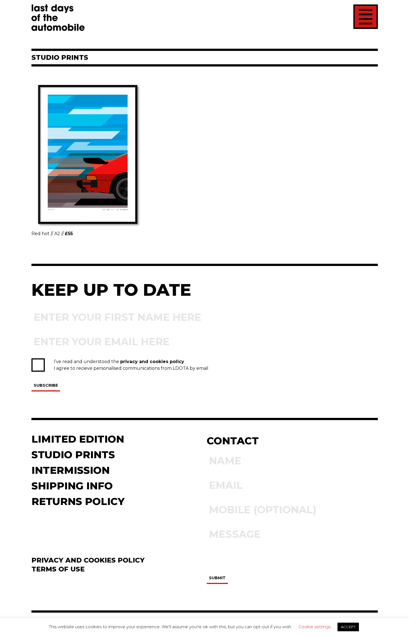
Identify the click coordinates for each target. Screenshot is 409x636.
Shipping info (72, 486)
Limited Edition (77, 439)
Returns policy (78, 501)
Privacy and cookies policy (88, 560)
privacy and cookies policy (152, 361)
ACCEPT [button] (348, 627)
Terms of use (58, 569)
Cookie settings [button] (315, 626)
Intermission (70, 470)
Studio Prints (73, 454)
